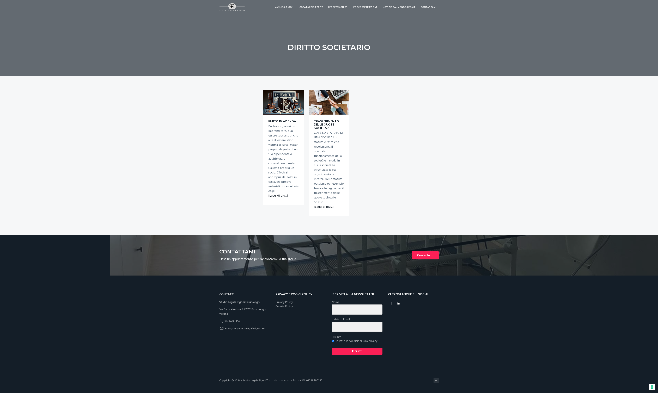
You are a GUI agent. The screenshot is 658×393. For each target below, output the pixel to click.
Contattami (425, 255)
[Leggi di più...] (278, 196)
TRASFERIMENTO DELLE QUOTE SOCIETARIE (326, 124)
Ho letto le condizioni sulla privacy (355, 341)
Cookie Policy (284, 306)
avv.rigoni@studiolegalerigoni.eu (244, 328)
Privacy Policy (284, 302)
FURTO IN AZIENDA (282, 121)
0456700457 (232, 321)
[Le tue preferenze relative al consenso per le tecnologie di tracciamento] (652, 387)
